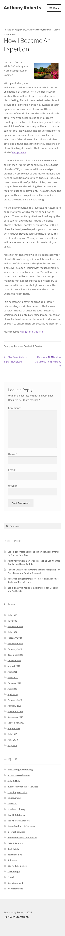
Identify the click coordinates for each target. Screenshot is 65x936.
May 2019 (12, 745)
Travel (11, 877)
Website (13, 485)
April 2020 (13, 694)
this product (19, 152)
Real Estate (13, 848)
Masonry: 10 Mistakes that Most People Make (47, 359)
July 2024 (12, 632)
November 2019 (15, 717)
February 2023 (15, 649)
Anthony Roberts (22, 7)
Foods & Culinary (16, 809)
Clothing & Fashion (17, 792)
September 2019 (16, 722)
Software (12, 860)
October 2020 (14, 683)
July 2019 (12, 734)
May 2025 (12, 620)
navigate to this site (31, 331)
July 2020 (12, 688)
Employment (14, 797)
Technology (14, 871)
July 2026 (12, 615)
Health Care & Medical (19, 820)
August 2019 (14, 728)
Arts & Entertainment (19, 775)
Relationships (15, 854)
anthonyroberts (42, 29)
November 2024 (15, 626)
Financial (12, 803)
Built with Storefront (16, 916)
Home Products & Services (21, 826)
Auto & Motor (14, 780)
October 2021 (14, 660)
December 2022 (15, 654)
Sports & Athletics (17, 865)
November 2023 (15, 643)
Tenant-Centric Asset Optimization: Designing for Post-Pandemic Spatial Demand (34, 571)
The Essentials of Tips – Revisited (16, 359)
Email (12, 470)
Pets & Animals (15, 843)
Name (12, 454)
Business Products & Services (23, 786)
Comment (15, 408)
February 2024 (15, 637)
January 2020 (14, 705)
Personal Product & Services (29, 346)
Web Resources (15, 888)
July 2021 (12, 671)
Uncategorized (15, 882)
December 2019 (15, 711)
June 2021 (13, 677)
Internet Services (16, 831)
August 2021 (14, 666)
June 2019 (13, 739)
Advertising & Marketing (20, 769)
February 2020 (15, 700)
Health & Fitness (16, 814)
